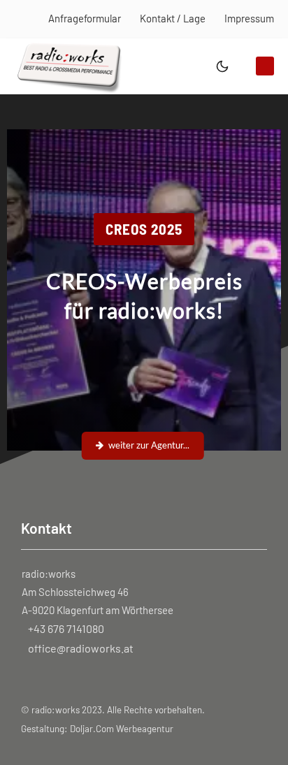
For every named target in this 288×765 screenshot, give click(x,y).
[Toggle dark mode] (222, 66)
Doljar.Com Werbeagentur (121, 728)
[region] (144, 290)
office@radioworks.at (81, 648)
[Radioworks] (69, 64)
